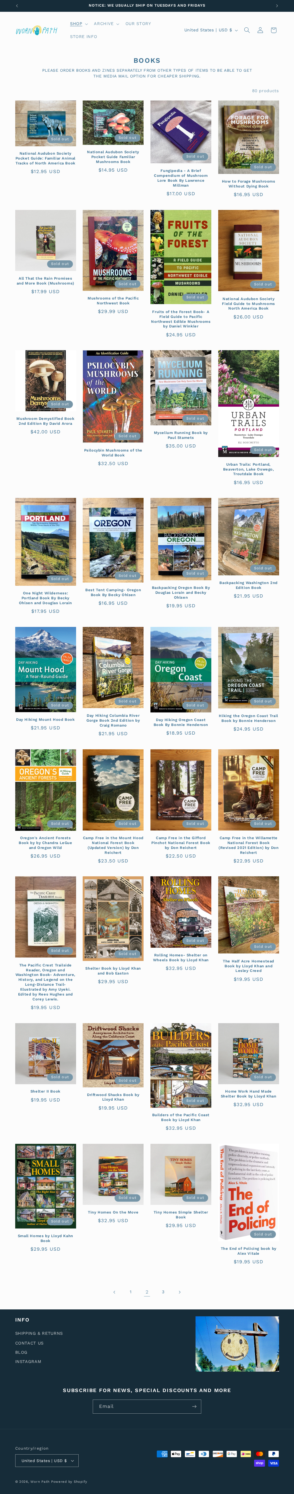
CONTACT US (29, 1343)
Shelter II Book (45, 1091)
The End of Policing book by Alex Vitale (248, 1251)
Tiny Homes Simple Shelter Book (181, 1214)
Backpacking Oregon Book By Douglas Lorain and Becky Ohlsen (181, 592)
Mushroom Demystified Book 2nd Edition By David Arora (45, 421)
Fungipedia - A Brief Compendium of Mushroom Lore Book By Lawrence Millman (181, 177)
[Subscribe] (194, 1407)
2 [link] (147, 1292)
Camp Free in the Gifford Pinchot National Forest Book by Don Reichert (180, 843)
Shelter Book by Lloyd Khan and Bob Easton (113, 970)
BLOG (21, 1352)
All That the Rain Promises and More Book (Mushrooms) (45, 280)
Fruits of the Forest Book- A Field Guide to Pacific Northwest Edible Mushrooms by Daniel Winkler (181, 319)
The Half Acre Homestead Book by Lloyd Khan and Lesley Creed (248, 966)
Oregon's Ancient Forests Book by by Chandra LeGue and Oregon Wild (45, 843)
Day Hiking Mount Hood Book (45, 719)
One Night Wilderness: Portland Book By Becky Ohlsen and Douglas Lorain (45, 598)
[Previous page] (114, 1292)
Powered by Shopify (69, 1482)
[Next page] (179, 1292)
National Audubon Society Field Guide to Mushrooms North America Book (248, 304)
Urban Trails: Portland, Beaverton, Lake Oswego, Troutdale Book (248, 469)
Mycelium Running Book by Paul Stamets (181, 435)
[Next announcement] (277, 6)
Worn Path (40, 1482)
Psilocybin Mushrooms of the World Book (113, 452)
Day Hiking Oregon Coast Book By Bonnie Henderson (181, 722)
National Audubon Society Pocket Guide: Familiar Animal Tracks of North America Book (46, 158)
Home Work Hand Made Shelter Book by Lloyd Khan (248, 1093)
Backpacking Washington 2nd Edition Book (248, 585)
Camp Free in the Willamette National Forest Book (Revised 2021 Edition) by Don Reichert (248, 845)
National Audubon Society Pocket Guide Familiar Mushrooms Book (113, 157)
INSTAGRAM (28, 1361)
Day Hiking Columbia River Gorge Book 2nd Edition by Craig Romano (113, 720)
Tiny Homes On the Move (113, 1212)
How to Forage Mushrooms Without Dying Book (248, 183)
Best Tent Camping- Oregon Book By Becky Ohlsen (113, 592)
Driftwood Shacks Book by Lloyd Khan (113, 1097)
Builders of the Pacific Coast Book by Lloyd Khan (181, 1117)
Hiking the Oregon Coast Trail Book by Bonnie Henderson (248, 718)
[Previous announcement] (17, 6)
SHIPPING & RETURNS (39, 1333)
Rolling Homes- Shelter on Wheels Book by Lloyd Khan (181, 957)
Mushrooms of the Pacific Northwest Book (113, 300)
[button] (78, 24)
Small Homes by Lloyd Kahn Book (45, 1238)
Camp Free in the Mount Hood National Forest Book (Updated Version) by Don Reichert (113, 845)
